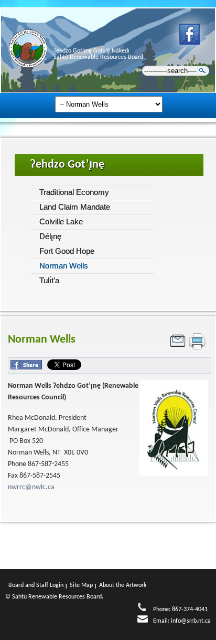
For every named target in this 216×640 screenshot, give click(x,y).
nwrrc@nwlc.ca (31, 487)
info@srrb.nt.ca (191, 621)
